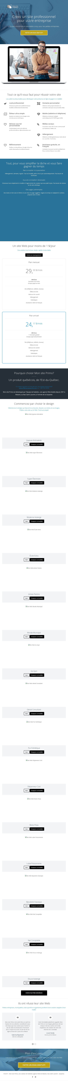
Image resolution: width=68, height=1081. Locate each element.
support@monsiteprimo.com (28, 388)
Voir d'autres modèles (34, 993)
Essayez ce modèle (37, 444)
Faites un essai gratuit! (34, 33)
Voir (26, 444)
